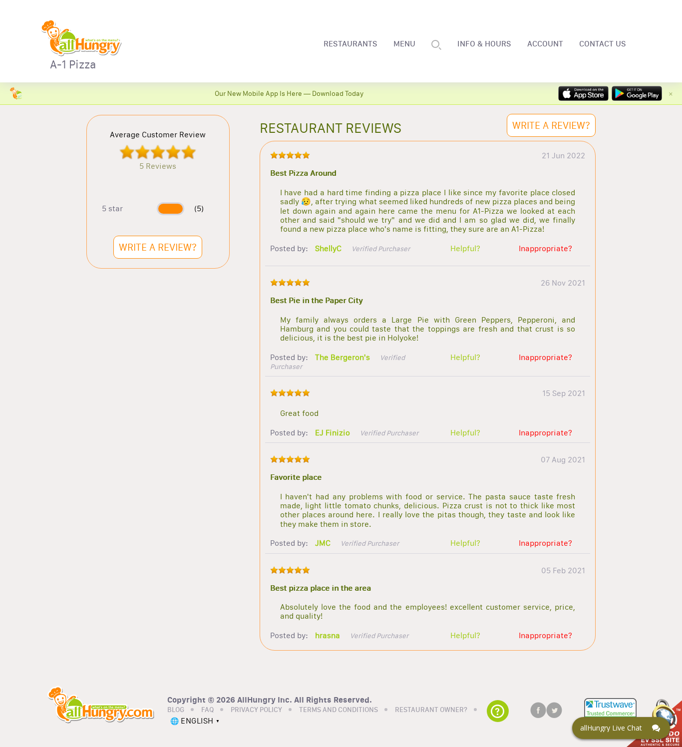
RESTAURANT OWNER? (431, 710)
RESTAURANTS (350, 44)
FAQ (207, 710)
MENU (404, 44)
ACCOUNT (545, 44)
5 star (112, 208)
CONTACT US (602, 44)
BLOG (175, 710)
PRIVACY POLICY (256, 710)
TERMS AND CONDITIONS (338, 710)
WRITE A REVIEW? (158, 247)
